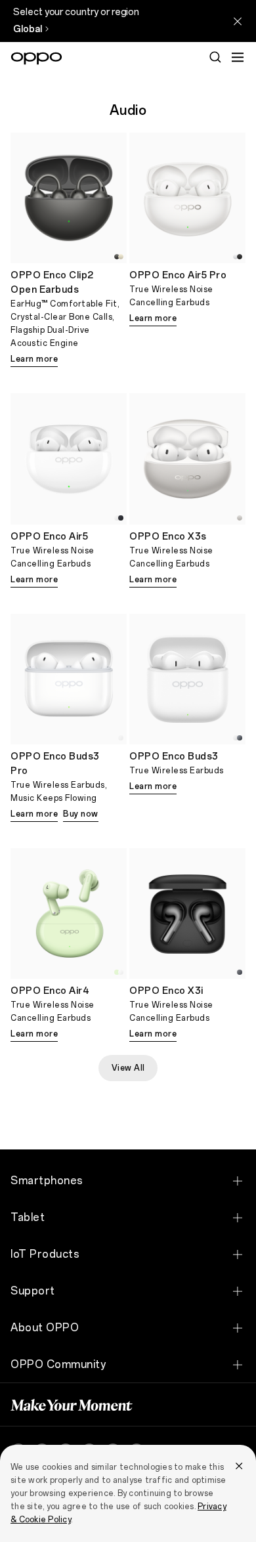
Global (27, 29)
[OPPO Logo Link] (36, 58)
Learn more (34, 359)
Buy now (80, 814)
